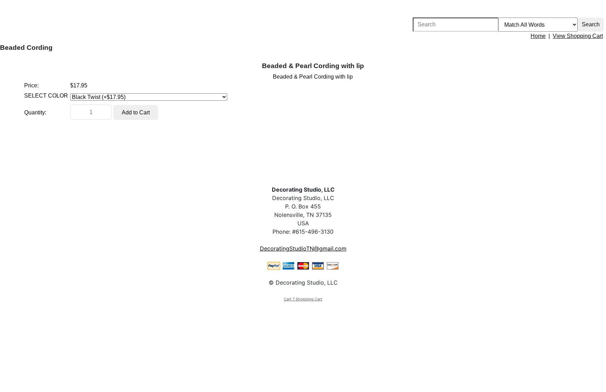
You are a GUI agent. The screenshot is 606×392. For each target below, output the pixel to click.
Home (538, 36)
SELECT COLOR (46, 96)
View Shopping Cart (578, 36)
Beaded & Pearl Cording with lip (313, 65)
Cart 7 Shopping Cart (303, 299)
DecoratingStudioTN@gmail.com (303, 248)
